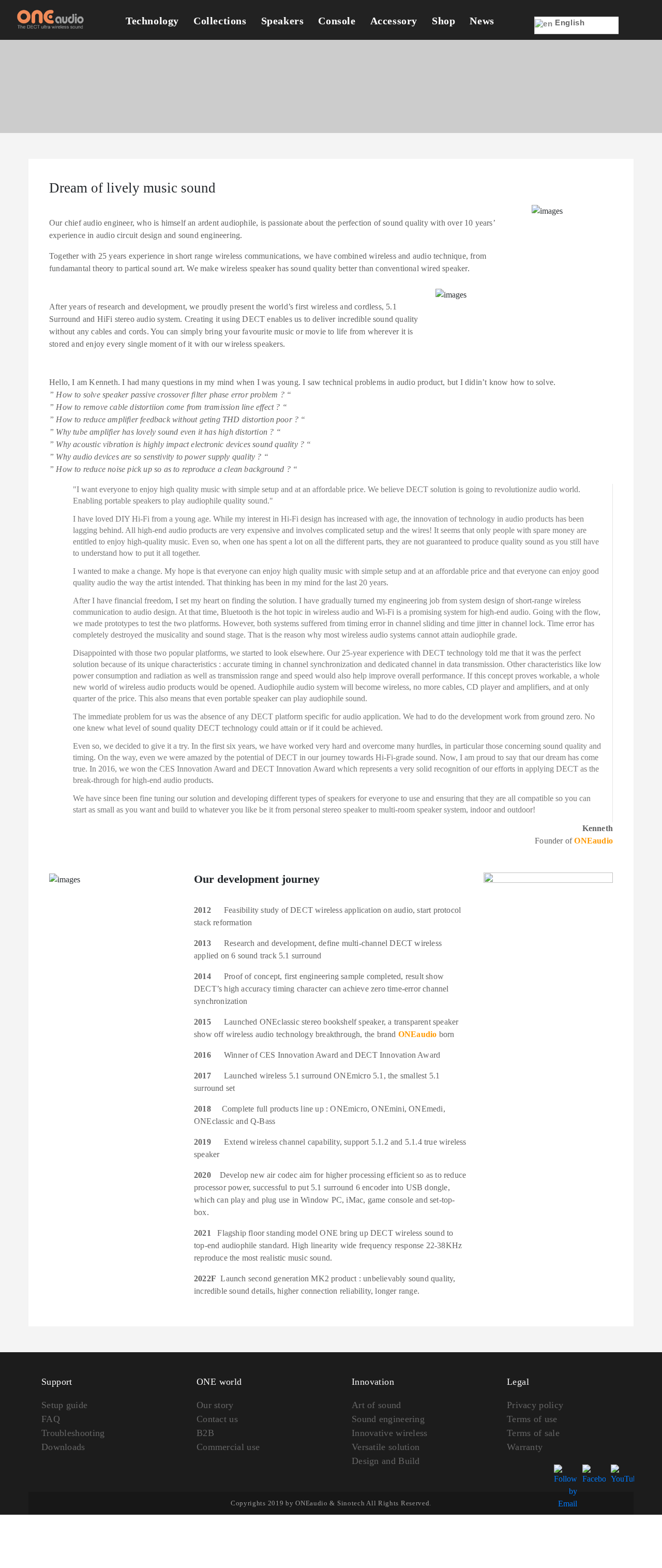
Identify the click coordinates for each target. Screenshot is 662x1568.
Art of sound (376, 1405)
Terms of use (532, 1419)
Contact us (217, 1419)
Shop (443, 20)
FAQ (50, 1419)
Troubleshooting (73, 1433)
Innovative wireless (390, 1433)
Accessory (393, 20)
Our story (215, 1405)
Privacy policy (535, 1405)
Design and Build (386, 1461)
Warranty (525, 1447)
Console (336, 20)
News (482, 20)
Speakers (282, 20)
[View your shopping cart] (634, 32)
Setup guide (64, 1405)
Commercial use (228, 1447)
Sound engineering (388, 1419)
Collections (220, 20)
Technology (152, 20)
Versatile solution (385, 1447)
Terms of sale (533, 1433)
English (569, 22)
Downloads (63, 1447)
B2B (205, 1433)
